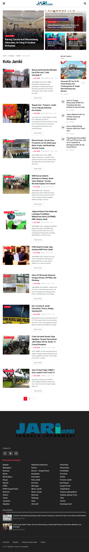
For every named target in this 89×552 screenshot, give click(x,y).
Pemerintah (64, 468)
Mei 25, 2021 (45, 252)
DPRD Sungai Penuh (10, 489)
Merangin (35, 486)
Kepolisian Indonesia (39, 465)
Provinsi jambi (66, 480)
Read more (38, 98)
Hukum (7, 307)
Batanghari (7, 468)
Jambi (5, 498)
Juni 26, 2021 (46, 187)
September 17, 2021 (48, 151)
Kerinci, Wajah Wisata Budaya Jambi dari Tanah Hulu (76, 128)
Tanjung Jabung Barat (68, 492)
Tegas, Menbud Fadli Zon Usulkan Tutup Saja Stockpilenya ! (76, 116)
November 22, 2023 (54, 49)
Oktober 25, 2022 (47, 113)
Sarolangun (64, 483)
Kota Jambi (10, 36)
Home (5, 56)
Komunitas (35, 477)
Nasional (34, 495)
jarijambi (10, 546)
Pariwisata (64, 465)
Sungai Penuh (65, 486)
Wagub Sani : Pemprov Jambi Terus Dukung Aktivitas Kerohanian (44, 107)
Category (11, 56)
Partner (43, 542)
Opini (33, 501)
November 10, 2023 (48, 78)
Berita (7, 276)
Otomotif (34, 504)
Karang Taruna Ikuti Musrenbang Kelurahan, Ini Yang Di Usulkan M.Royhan (21, 42)
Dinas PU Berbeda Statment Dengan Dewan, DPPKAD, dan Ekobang (44, 278)
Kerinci (34, 468)
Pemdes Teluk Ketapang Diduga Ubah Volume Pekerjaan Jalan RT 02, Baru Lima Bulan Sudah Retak (49, 515)
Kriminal (34, 483)
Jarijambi (6, 501)
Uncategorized (66, 504)
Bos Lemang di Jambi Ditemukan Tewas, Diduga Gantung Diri (43, 308)
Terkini (62, 501)
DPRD (5, 486)
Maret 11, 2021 (46, 347)
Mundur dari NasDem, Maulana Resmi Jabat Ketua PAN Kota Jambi (76, 44)
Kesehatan (35, 474)
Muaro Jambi (36, 489)
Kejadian (6, 504)
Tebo (62, 498)
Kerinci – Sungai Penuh (40, 471)
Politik (62, 477)
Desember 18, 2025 (21, 49)
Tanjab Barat (65, 489)
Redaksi (15, 542)
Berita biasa (7, 477)
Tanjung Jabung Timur (68, 495)
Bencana (6, 471)
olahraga (34, 498)
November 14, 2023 (75, 49)
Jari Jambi (10, 49)
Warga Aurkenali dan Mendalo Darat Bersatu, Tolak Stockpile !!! (44, 72)
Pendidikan (64, 471)
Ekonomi (6, 492)
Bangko (6, 465)
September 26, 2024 (54, 31)
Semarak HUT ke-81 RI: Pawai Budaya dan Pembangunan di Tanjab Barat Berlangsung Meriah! (70, 86)
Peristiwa (63, 474)
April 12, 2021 (46, 283)
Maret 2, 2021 (46, 375)
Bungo (5, 480)
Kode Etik (6, 542)
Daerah (18, 56)
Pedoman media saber (29, 542)
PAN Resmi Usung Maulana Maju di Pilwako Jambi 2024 (54, 44)
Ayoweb (25, 546)
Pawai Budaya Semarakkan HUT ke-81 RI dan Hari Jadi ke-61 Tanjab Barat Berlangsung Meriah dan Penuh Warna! (76, 142)
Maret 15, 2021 (46, 314)
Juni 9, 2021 (45, 222)
